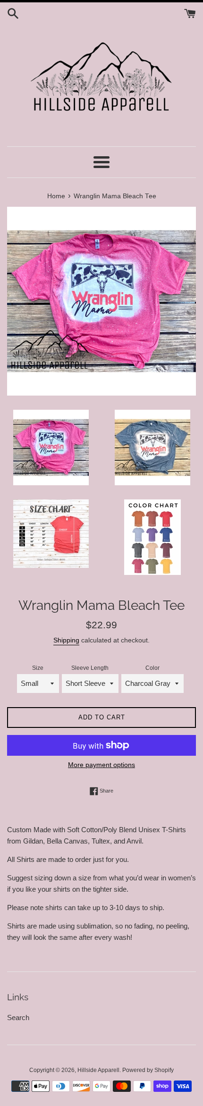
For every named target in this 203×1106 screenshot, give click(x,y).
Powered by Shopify (148, 1070)
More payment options (101, 764)
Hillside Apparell (98, 1070)
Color (152, 668)
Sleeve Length (90, 668)
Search (18, 1017)
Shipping (66, 640)
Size (37, 668)
